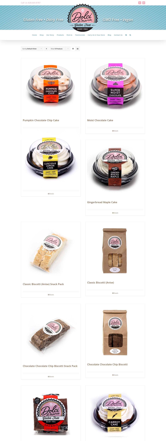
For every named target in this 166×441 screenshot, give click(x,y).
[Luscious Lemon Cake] (51, 159)
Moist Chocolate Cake (100, 120)
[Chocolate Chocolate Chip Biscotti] (115, 332)
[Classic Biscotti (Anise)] (115, 250)
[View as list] (77, 49)
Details (116, 131)
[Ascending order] (46, 48)
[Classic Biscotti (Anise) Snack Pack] (51, 251)
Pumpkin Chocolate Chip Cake (41, 120)
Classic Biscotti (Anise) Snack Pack (43, 284)
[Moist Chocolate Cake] (115, 87)
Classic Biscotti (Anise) (100, 282)
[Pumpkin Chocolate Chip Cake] (51, 87)
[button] (130, 35)
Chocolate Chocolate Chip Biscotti (107, 364)
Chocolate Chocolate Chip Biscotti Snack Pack (50, 366)
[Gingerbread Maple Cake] (115, 169)
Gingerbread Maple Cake (102, 202)
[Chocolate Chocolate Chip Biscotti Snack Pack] (51, 333)
